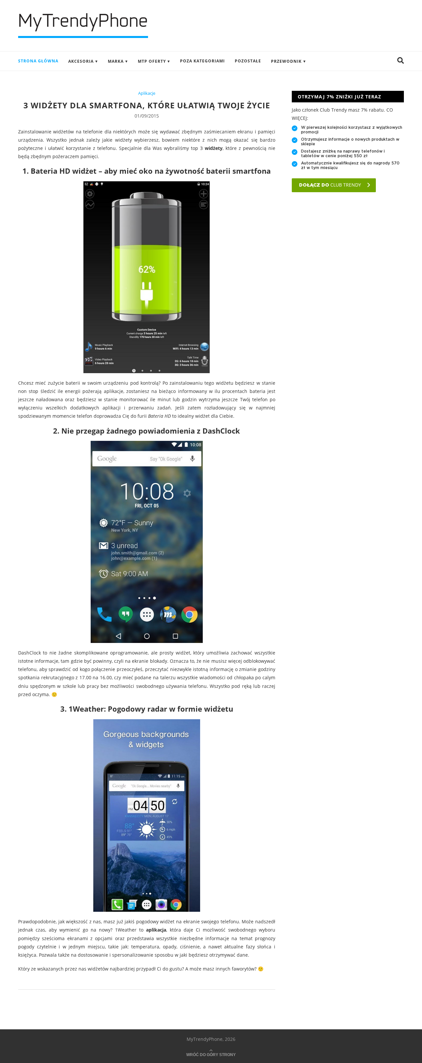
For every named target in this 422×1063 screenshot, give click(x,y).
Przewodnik (286, 61)
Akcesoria (81, 61)
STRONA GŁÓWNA (38, 61)
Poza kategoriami (202, 61)
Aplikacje (146, 93)
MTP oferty (152, 61)
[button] (400, 61)
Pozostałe (248, 61)
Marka (116, 61)
